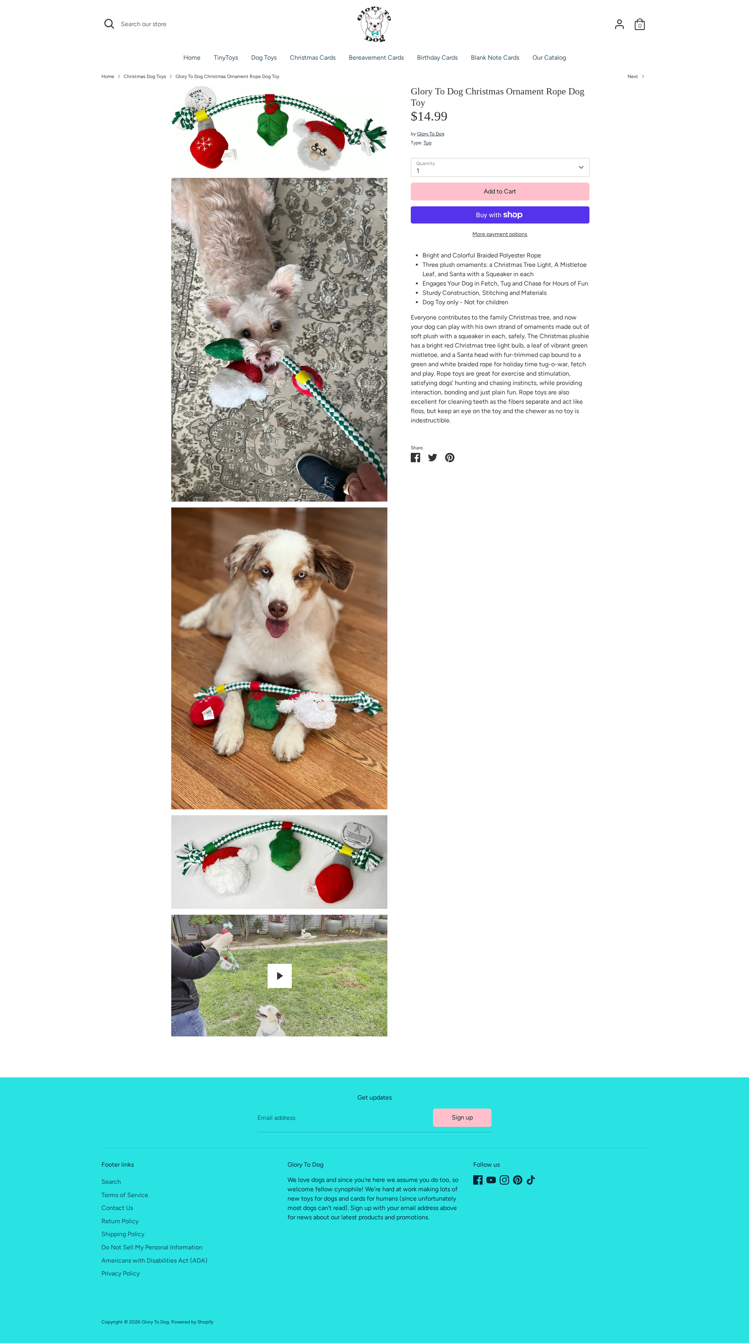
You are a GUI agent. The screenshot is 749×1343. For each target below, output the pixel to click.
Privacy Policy (120, 1273)
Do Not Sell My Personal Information (151, 1247)
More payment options (499, 234)
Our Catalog (549, 57)
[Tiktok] (531, 1180)
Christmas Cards (312, 57)
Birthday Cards (437, 57)
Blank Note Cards (495, 57)
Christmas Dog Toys (145, 76)
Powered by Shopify (192, 1322)
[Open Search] (109, 24)
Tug (427, 142)
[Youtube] (491, 1180)
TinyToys (226, 57)
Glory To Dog (430, 134)
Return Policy (119, 1221)
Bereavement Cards (376, 57)
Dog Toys (264, 57)
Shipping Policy (122, 1234)
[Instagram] (504, 1180)
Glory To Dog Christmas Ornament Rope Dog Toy (227, 76)
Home (192, 57)
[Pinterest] (517, 1180)
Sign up (462, 1117)
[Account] (619, 24)
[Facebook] (478, 1180)
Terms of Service (124, 1195)
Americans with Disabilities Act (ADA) (154, 1260)
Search (111, 1181)
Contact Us (117, 1208)
